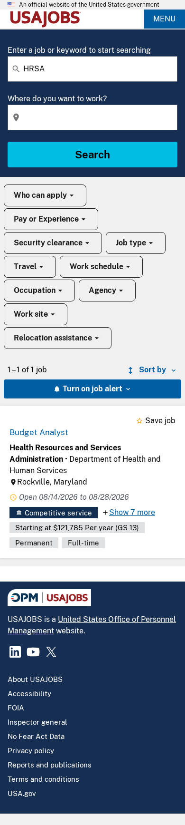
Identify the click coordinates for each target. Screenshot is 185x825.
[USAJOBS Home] (47, 19)
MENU (164, 18)
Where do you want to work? (57, 98)
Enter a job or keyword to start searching (79, 50)
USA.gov (22, 793)
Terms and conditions (43, 779)
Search (92, 154)
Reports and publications (50, 765)
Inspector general (37, 722)
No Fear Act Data (36, 736)
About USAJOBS (35, 679)
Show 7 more (132, 512)
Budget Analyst (38, 432)
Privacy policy (31, 751)
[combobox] (92, 69)
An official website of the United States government (89, 5)
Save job (160, 420)
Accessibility (29, 693)
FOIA (16, 708)
